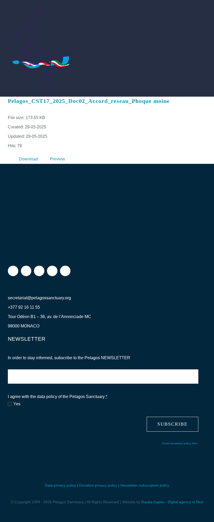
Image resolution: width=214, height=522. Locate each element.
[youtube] (52, 271)
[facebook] (13, 271)
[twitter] (39, 271)
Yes (16, 404)
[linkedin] (65, 271)
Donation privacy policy (98, 485)
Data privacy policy (60, 485)
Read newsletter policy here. (180, 443)
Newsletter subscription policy (144, 485)
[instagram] (26, 271)
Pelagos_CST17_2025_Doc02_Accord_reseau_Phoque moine (89, 101)
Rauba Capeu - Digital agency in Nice (172, 502)
